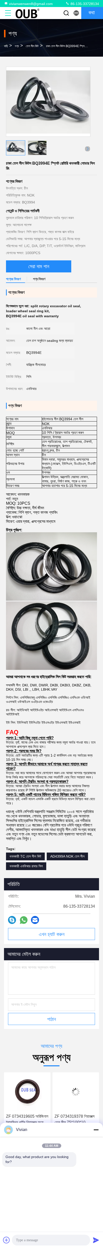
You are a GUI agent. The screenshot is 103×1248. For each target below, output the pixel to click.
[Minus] (96, 1130)
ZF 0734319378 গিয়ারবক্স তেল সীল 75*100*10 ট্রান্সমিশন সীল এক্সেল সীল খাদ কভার (74, 1119)
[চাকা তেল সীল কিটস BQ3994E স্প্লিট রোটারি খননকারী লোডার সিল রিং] (48, 102)
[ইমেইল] (35, 920)
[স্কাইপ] (12, 920)
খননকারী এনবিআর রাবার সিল (26, 866)
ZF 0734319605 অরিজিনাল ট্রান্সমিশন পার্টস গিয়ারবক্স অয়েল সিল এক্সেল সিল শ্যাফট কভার (27, 1119)
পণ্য (17, 46)
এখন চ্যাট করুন (51, 934)
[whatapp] (23, 920)
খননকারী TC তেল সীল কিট (25, 856)
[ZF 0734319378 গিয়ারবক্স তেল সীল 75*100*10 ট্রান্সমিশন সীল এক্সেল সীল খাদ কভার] (75, 1091)
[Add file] (6, 1239)
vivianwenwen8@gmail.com (31, 4)
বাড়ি (6, 46)
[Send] (96, 1239)
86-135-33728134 (84, 4)
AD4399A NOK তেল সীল (67, 856)
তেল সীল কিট (32, 46)
